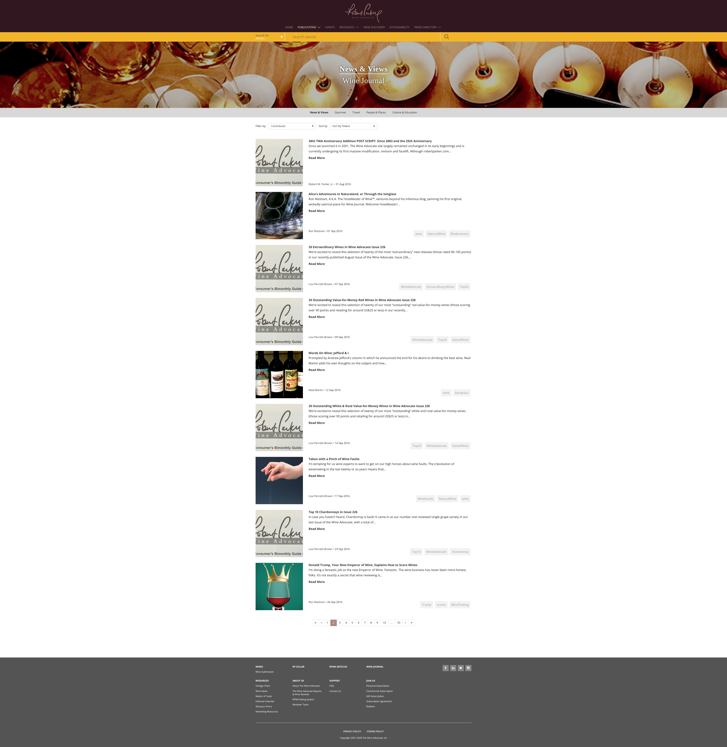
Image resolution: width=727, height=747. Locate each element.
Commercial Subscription (379, 691)
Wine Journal (375, 666)
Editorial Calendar (265, 701)
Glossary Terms (264, 706)
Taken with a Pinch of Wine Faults (334, 459)
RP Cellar (298, 666)
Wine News (261, 691)
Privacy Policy (352, 731)
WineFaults (425, 499)
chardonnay (460, 552)
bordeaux (462, 393)
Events (330, 27)
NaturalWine (436, 234)
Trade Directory (426, 27)
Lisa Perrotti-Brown (321, 284)
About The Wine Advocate (306, 685)
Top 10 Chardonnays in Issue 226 (333, 512)
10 (384, 623)
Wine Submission (265, 671)
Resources (347, 27)
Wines (259, 666)
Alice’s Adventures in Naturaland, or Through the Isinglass (352, 194)
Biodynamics (460, 234)
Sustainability (400, 27)
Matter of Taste (264, 696)
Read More (317, 158)
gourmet (340, 112)
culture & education (404, 112)
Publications (307, 27)
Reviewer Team (301, 704)
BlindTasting (460, 605)
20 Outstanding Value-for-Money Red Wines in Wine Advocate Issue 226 (362, 300)
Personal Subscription (377, 685)
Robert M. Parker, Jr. (321, 184)
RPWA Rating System (303, 699)
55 (398, 623)
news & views (319, 112)
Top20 (464, 287)
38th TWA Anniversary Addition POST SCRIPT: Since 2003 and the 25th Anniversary (370, 141)
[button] (292, 126)
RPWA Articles (338, 666)
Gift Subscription (375, 696)
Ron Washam (317, 231)
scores (441, 605)
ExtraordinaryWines (440, 287)
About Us (298, 680)
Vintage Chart (263, 685)
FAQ (331, 685)
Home (289, 27)
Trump (426, 605)
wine (418, 234)
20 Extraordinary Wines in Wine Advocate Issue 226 (347, 247)
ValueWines (460, 340)
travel (356, 112)
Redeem (370, 706)
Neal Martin (316, 390)
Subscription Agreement (379, 701)
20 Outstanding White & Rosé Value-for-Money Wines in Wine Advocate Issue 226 (369, 406)
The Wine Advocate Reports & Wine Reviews (307, 692)
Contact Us (335, 691)
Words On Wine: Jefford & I (329, 353)
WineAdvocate (411, 287)
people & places (376, 112)
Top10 (416, 552)
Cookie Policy (375, 731)
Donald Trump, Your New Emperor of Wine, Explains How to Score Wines (363, 565)
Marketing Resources (267, 711)
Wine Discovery (374, 27)
